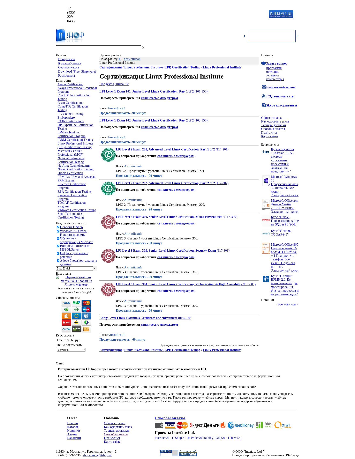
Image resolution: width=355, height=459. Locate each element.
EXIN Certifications (71, 121)
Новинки (73, 430)
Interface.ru (162, 437)
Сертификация (68, 67)
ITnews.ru (234, 437)
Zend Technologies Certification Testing (71, 215)
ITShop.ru (178, 437)
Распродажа (66, 75)
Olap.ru (221, 437)
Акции (72, 434)
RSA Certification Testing (74, 191)
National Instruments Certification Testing (71, 160)
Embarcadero (66, 117)
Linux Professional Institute (117, 62)
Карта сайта (269, 136)
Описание (122, 84)
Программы (66, 59)
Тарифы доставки (273, 125)
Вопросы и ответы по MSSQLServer (75, 247)
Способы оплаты (273, 129)
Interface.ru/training (200, 437)
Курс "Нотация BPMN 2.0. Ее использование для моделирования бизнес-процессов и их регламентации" (285, 285)
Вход (295, 48)
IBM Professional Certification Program (71, 134)
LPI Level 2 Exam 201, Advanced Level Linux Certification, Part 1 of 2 (165, 149)
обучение (272, 71)
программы (274, 68)
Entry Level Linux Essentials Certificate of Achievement (138, 318)
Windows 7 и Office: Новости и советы (73, 232)
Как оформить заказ (275, 121)
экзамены (273, 75)
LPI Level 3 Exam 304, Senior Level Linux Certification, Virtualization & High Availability (179, 284)
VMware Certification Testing (77, 210)
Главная (72, 423)
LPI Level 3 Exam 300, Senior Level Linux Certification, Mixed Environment (170, 217)
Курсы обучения (69, 63)
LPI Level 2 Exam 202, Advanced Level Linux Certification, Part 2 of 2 (165, 183)
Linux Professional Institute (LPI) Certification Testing (75, 145)
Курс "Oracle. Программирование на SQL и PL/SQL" (285, 220)
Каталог (72, 427)
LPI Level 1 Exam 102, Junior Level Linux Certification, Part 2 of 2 (146, 120)
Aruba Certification (70, 84)
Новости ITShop (71, 227)
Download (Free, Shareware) (77, 71)
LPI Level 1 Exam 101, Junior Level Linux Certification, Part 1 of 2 (146, 91)
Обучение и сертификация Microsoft (76, 240)
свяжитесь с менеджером (159, 98)
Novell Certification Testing (75, 169)
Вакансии (74, 438)
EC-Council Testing (70, 114)
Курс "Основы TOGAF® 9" (281, 232)
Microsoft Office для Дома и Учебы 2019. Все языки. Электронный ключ (285, 206)
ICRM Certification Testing (75, 139)
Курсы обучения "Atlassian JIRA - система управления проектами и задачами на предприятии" (282, 160)
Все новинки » (288, 304)
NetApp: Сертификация (74, 165)
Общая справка (271, 117)
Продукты (106, 84)
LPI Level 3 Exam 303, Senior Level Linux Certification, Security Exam (166, 250)
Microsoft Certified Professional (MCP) (70, 152)
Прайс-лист (269, 132)
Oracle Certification (70, 173)
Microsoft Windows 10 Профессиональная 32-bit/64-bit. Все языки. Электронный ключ (285, 186)
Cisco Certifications (70, 102)
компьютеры (275, 79)
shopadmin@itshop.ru (230, 14)
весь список (132, 59)
